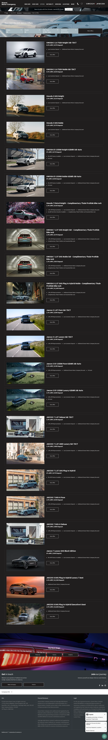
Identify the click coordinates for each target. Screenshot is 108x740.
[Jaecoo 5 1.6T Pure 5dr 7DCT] (25, 319)
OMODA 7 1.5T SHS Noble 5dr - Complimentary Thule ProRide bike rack (72, 257)
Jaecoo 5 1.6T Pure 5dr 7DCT (58, 310)
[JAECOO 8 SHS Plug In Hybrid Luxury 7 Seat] (25, 587)
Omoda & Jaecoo (27, 13)
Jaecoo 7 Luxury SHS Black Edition (61, 551)
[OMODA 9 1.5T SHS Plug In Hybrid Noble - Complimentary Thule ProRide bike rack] (25, 293)
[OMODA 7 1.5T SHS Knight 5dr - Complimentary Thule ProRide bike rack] (25, 239)
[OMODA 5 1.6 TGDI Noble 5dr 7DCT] (25, 79)
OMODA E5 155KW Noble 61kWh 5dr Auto (63, 176)
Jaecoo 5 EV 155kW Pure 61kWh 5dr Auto (63, 363)
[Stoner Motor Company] (9, 4)
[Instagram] (105, 685)
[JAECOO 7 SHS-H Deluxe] (25, 533)
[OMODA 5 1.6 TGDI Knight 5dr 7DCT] (25, 52)
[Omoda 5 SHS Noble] (25, 132)
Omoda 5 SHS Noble (54, 123)
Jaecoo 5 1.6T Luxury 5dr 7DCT (59, 337)
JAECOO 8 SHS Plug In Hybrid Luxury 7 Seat (64, 577)
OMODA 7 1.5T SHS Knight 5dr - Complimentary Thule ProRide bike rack (72, 231)
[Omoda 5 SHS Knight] (25, 105)
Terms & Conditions (78, 715)
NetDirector (5, 732)
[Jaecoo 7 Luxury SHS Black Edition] (25, 560)
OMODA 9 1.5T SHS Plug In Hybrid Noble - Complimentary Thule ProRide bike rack (73, 284)
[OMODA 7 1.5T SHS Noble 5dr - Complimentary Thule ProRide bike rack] (25, 266)
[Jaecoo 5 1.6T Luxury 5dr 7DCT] (25, 346)
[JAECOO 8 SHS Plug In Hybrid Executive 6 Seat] (25, 614)
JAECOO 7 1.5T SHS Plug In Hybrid (60, 470)
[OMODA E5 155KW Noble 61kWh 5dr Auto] (25, 186)
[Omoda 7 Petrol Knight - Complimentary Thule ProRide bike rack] (25, 212)
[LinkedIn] (102, 685)
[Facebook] (99, 685)
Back (7, 13)
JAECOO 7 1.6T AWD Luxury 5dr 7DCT (62, 444)
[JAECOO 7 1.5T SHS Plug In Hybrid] (25, 480)
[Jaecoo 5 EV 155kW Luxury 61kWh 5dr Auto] (25, 400)
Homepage (19, 13)
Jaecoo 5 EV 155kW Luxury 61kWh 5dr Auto (64, 390)
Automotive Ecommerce (15, 732)
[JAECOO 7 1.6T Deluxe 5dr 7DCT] (25, 426)
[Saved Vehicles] (82, 3)
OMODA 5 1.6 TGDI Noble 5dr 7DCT (61, 69)
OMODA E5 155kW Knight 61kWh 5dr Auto (64, 149)
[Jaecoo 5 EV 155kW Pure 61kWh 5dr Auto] (25, 373)
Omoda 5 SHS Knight (55, 96)
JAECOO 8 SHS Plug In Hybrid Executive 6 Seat (66, 604)
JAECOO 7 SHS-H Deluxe (56, 524)
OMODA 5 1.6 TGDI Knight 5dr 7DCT (61, 42)
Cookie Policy (77, 717)
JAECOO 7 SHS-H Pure (55, 497)
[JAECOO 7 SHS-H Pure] (25, 507)
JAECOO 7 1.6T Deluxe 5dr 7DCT (59, 417)
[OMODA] (95, 3)
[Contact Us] (78, 3)
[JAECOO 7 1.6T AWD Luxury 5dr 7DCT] (25, 453)
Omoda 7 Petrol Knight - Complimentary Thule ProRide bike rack (74, 203)
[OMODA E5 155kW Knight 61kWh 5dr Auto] (25, 159)
